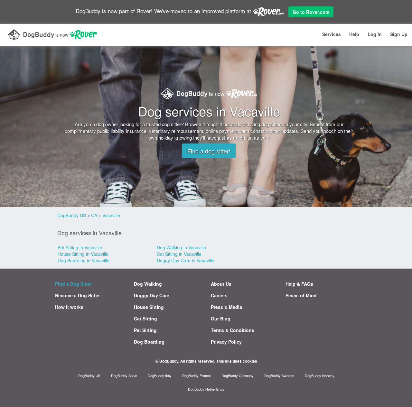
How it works (69, 307)
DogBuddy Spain (124, 375)
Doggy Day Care (151, 295)
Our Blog (220, 318)
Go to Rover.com (311, 12)
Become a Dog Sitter (77, 295)
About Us (221, 284)
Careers (219, 295)
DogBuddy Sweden (279, 375)
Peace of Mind (301, 295)
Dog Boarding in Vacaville (83, 260)
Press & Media (226, 307)
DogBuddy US (71, 215)
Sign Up (398, 34)
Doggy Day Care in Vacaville (185, 260)
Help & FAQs (299, 284)
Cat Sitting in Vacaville (179, 254)
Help (354, 34)
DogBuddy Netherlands (206, 389)
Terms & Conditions (232, 330)
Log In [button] (375, 34)
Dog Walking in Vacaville (181, 247)
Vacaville (111, 215)
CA (94, 215)
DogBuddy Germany (237, 375)
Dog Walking (148, 284)
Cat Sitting (145, 318)
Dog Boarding (149, 341)
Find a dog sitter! (208, 151)
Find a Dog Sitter (73, 284)
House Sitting (149, 307)
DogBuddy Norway (319, 375)
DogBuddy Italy (160, 375)
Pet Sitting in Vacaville (80, 247)
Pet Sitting (145, 330)
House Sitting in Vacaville (83, 254)
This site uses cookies (236, 361)
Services (331, 34)
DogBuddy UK (89, 375)
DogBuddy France (196, 375)
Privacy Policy (226, 341)
